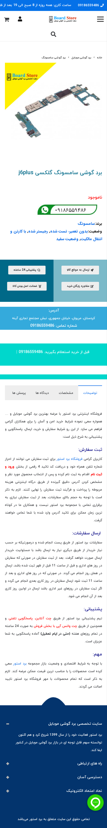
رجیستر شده (38, 231)
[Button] (20, 19)
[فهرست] (100, 19)
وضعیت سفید (67, 239)
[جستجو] (53, 34)
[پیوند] (62, 19)
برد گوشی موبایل (81, 58)
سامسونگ (86, 223)
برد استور (19, 663)
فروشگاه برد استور (69, 459)
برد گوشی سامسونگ (54, 58)
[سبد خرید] (7, 19)
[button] (11, 69)
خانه (99, 58)
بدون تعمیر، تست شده (69, 231)
